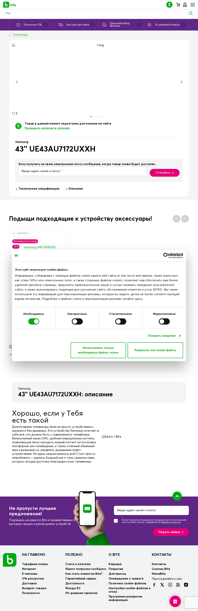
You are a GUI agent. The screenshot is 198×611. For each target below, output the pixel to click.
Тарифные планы (35, 564)
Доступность (74, 583)
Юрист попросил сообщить (85, 569)
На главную (33, 555)
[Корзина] (178, 5)
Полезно (74, 555)
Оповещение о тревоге (126, 578)
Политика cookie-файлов (127, 583)
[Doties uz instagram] (170, 585)
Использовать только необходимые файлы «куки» (98, 350)
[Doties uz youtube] (178, 585)
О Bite (114, 555)
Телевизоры (20, 35)
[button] (171, 4)
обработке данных (171, 522)
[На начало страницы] (177, 496)
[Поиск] (191, 13)
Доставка (29, 583)
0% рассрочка (33, 578)
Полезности (31, 593)
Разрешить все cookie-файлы (155, 350)
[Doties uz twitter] (162, 585)
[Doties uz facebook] (154, 585)
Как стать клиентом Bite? (84, 573)
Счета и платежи (78, 564)
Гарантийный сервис (80, 578)
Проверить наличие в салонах (47, 128)
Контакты (161, 555)
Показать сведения (162, 335)
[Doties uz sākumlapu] (9, 559)
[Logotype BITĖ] (9, 5)
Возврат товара (34, 588)
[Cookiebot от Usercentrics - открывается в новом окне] (166, 255)
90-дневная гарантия (81, 593)
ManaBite (184, 5)
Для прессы (117, 573)
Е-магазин (29, 573)
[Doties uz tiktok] (185, 585)
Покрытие (116, 569)
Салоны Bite (161, 569)
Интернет (29, 569)
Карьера (115, 564)
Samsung (21, 142)
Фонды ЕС (73, 588)
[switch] (77, 321)
